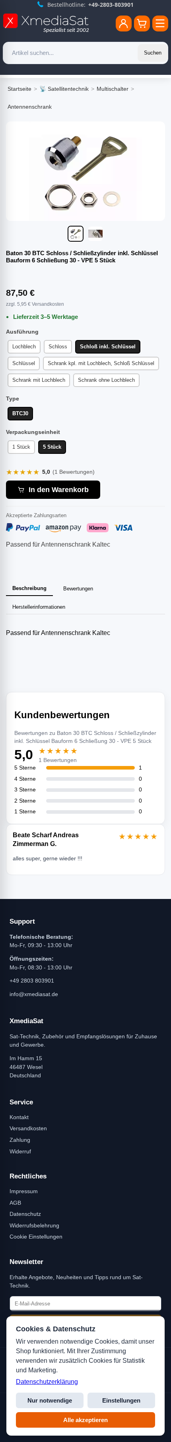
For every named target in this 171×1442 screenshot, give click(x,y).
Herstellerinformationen (38, 607)
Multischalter (112, 89)
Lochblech (24, 347)
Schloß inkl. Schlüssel (108, 347)
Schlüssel (23, 363)
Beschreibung (29, 588)
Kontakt (19, 1117)
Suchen (152, 53)
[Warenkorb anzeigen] (142, 23)
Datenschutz (25, 1214)
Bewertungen (78, 589)
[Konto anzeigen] (124, 23)
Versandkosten (28, 1128)
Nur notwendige (49, 1400)
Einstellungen (121, 1400)
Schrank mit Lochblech (38, 380)
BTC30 (20, 413)
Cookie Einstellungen (36, 1236)
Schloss (58, 347)
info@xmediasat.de (34, 994)
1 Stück (21, 447)
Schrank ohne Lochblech (106, 380)
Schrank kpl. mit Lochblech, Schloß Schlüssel (101, 363)
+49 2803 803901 (32, 980)
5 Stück (52, 447)
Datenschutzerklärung (47, 1381)
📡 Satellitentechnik (64, 89)
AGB (15, 1203)
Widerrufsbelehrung (34, 1225)
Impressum (24, 1191)
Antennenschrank (30, 107)
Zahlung (20, 1140)
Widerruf (20, 1151)
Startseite (19, 89)
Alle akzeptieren (85, 1420)
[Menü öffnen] (160, 23)
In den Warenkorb (59, 490)
